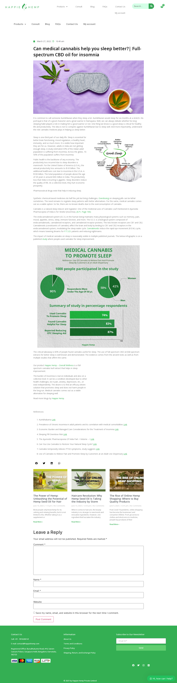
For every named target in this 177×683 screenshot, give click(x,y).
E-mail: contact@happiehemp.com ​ (25, 643)
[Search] (151, 6)
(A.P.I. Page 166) (83, 211)
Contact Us (120, 6)
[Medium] (148, 665)
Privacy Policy (69, 648)
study (44, 239)
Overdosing (104, 198)
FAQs (104, 6)
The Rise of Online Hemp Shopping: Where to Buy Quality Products (125, 498)
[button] (36, 463)
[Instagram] (143, 665)
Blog (92, 6)
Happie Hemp (58, 398)
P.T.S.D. (67, 231)
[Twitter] (138, 665)
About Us (67, 639)
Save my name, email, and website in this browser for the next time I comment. (77, 613)
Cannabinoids (93, 228)
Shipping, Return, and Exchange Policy (80, 652)
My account (120, 13)
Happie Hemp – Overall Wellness (59, 365)
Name (37, 579)
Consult (79, 6)
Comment (39, 544)
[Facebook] (133, 665)
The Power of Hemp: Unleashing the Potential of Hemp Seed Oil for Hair (50, 498)
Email (37, 591)
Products (61, 6)
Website (37, 602)
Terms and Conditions (73, 643)
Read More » (38, 522)
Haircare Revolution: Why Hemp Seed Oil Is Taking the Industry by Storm (86, 498)
